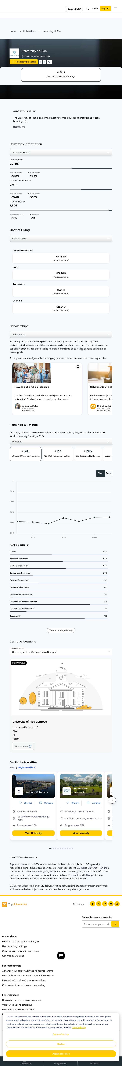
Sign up (105, 8)
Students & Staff (21, 152)
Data (108, 473)
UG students (16, 173)
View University (33, 833)
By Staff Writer (104, 406)
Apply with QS (74, 9)
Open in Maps (21, 746)
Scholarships (19, 334)
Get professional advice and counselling (23, 985)
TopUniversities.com (20, 864)
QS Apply (89, 875)
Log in (95, 8)
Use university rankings (14, 946)
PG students (35, 173)
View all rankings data (59, 630)
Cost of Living (19, 238)
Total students (16, 159)
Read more (19, 126)
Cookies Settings (61, 1034)
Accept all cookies (61, 1053)
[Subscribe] (115, 924)
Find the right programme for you (20, 941)
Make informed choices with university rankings (28, 975)
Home (13, 31)
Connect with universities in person (21, 951)
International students (20, 180)
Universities (29, 31)
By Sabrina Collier (30, 406)
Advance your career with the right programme (27, 970)
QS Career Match (19, 885)
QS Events (73, 875)
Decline (61, 1044)
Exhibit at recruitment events (18, 1009)
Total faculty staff (18, 201)
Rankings (17, 441)
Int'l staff (35, 214)
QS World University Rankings (93, 867)
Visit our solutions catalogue (17, 1004)
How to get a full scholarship (32, 386)
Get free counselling (13, 955)
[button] (112, 800)
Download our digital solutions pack (21, 1000)
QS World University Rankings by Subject (36, 871)
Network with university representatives (24, 980)
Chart (101, 473)
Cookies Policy (79, 1027)
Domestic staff (17, 214)
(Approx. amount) (61, 260)
